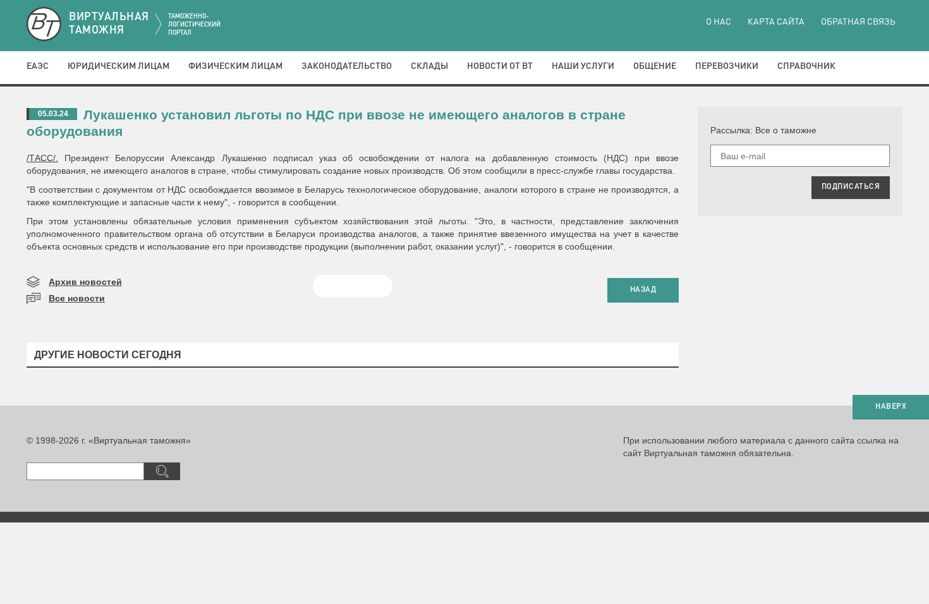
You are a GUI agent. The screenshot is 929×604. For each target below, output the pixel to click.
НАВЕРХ (890, 407)
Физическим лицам (235, 66)
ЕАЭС (38, 66)
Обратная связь (858, 22)
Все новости (77, 298)
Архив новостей (85, 282)
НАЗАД (643, 290)
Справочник (806, 66)
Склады (429, 66)
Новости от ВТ (500, 66)
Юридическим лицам (118, 66)
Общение (654, 66)
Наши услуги (583, 66)
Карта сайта (776, 22)
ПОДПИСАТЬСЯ (851, 187)
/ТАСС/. (42, 158)
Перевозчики (726, 66)
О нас (718, 22)
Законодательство (346, 66)
